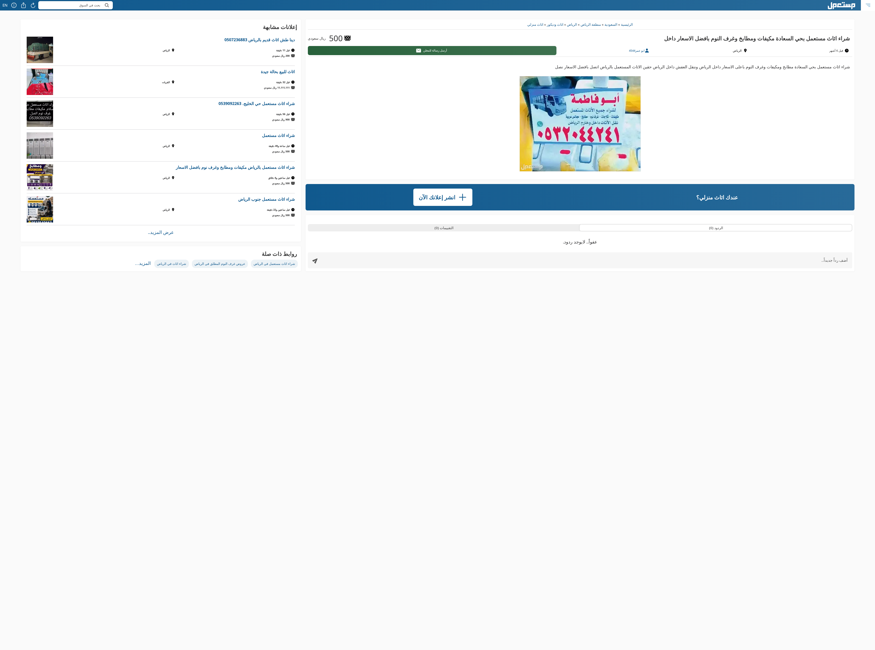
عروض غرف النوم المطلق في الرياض (220, 263)
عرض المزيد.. (161, 232)
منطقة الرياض (591, 24)
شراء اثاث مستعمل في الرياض (274, 263)
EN (5, 5)
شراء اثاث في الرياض (171, 263)
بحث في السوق (89, 5)
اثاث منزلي (535, 24)
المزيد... (143, 263)
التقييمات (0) (444, 227)
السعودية (611, 24)
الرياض (572, 24)
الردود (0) (716, 227)
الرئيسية (627, 24)
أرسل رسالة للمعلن (435, 50)
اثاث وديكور (555, 24)
